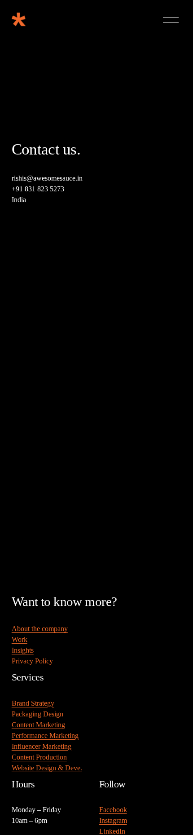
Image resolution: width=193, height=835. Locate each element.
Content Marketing (38, 725)
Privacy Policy (32, 661)
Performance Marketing (45, 735)
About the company (40, 628)
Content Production (39, 757)
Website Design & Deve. (47, 768)
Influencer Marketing (41, 746)
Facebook (113, 809)
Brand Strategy (33, 703)
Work (19, 639)
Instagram (113, 820)
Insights (23, 650)
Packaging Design (37, 714)
